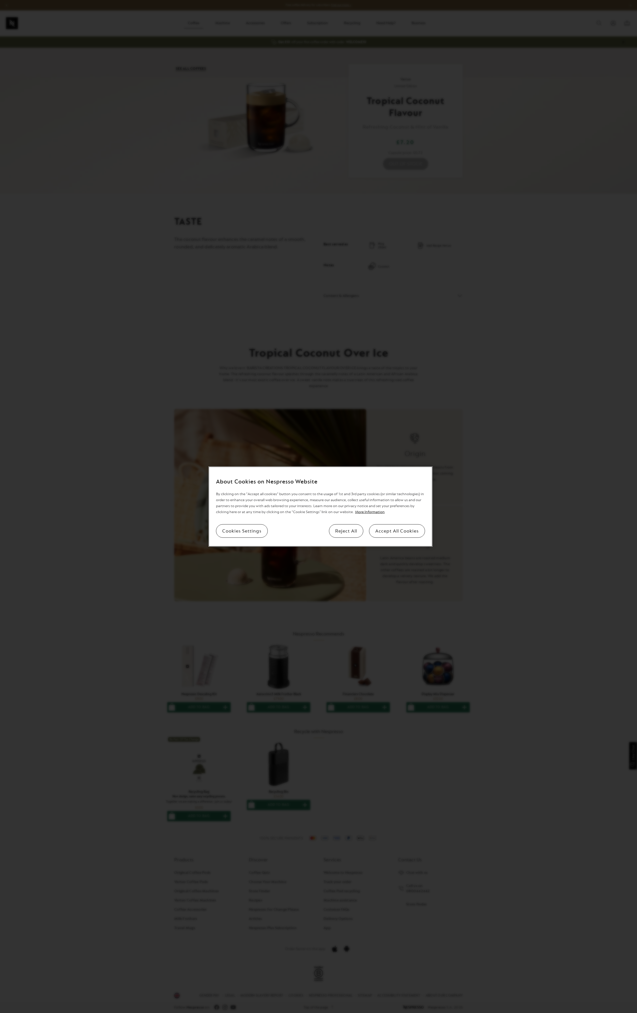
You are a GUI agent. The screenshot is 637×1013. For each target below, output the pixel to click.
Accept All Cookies (397, 531)
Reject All (346, 531)
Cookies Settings (242, 531)
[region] (320, 506)
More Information (370, 512)
